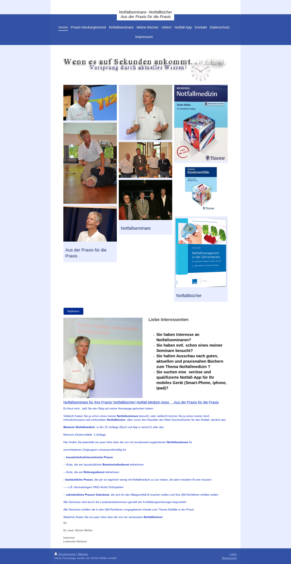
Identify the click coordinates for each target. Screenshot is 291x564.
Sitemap (83, 554)
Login (233, 554)
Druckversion (67, 554)
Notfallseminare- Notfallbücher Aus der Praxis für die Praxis (145, 14)
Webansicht (229, 558)
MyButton (73, 311)
